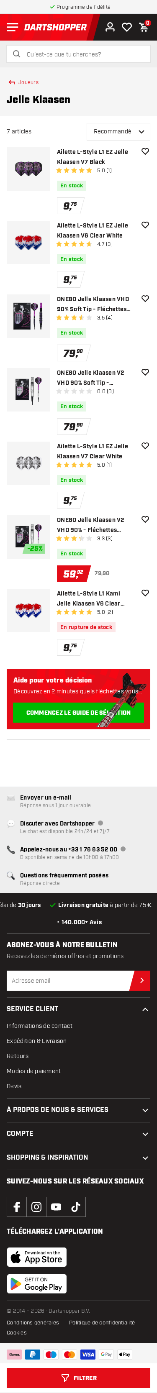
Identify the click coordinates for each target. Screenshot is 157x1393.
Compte (20, 1134)
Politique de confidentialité (102, 1322)
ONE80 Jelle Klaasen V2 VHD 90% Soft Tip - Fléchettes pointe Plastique (95, 378)
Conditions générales (33, 1322)
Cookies (17, 1332)
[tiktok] (76, 1207)
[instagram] (36, 1207)
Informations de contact (39, 1026)
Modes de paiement (34, 1071)
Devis (14, 1086)
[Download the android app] (37, 1284)
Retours (17, 1056)
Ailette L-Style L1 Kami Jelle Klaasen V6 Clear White (89, 599)
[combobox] (83, 55)
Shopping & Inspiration (47, 1157)
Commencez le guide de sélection (78, 713)
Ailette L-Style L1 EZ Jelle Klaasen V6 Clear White (92, 231)
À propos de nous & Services (57, 1110)
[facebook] (17, 1207)
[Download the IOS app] (37, 1257)
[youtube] (56, 1207)
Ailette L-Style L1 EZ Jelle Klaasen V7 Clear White (92, 451)
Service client (32, 1009)
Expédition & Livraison (37, 1041)
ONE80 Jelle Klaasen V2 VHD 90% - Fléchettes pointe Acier (90, 525)
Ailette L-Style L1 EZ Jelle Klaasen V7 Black (92, 157)
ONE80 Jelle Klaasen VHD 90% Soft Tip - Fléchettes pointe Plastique (93, 305)
